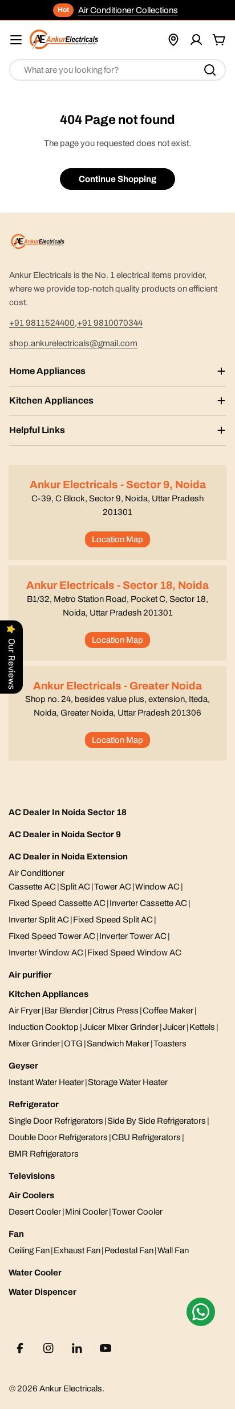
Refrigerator (34, 1104)
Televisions (32, 1176)
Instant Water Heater (46, 1082)
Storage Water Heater (128, 1082)
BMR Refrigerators (44, 1153)
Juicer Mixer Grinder (121, 1027)
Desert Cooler (35, 1211)
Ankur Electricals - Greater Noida (117, 686)
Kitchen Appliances (48, 994)
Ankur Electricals (70, 1388)
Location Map (117, 539)
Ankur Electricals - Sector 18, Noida (117, 585)
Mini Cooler (86, 1211)
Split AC (75, 886)
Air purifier (30, 974)
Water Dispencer (42, 1291)
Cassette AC (32, 886)
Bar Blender (66, 1010)
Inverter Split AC (39, 919)
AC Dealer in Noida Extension (68, 856)
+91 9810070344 (110, 322)
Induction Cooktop (44, 1027)
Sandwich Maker (118, 1043)
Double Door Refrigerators (58, 1137)
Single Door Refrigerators (56, 1120)
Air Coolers (31, 1195)
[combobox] (117, 70)
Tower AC (112, 886)
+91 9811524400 (42, 322)
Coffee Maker (168, 1010)
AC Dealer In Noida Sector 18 (68, 812)
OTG (73, 1043)
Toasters (170, 1043)
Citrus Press (115, 1010)
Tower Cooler (137, 1211)
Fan (16, 1233)
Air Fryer (24, 1010)
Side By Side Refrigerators (156, 1120)
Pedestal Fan (128, 1250)
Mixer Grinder (34, 1043)
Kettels (202, 1027)
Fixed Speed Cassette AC (57, 903)
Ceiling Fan (29, 1250)
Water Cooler (35, 1272)
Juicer (174, 1027)
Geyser (23, 1065)
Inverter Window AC (46, 952)
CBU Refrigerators (146, 1137)
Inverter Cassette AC (148, 903)
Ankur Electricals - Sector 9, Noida (118, 485)
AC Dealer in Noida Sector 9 (65, 834)
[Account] (196, 40)
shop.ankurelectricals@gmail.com (73, 343)
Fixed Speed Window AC (134, 952)
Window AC (157, 886)
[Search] (210, 70)
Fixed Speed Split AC (113, 919)
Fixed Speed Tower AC (52, 936)
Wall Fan (173, 1250)
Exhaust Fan (77, 1250)
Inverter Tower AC (133, 936)
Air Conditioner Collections (128, 10)
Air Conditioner (36, 873)
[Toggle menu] (16, 40)
